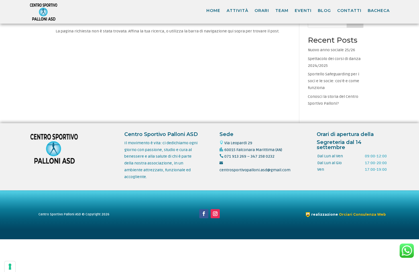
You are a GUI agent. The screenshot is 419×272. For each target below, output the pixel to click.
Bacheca (379, 10)
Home (213, 10)
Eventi (303, 10)
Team (281, 10)
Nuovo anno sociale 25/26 (331, 50)
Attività (237, 10)
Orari (262, 10)
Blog (324, 10)
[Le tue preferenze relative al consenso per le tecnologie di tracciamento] (10, 266)
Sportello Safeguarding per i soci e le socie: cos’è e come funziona (333, 81)
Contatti (349, 10)
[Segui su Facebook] (203, 213)
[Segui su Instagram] (215, 213)
